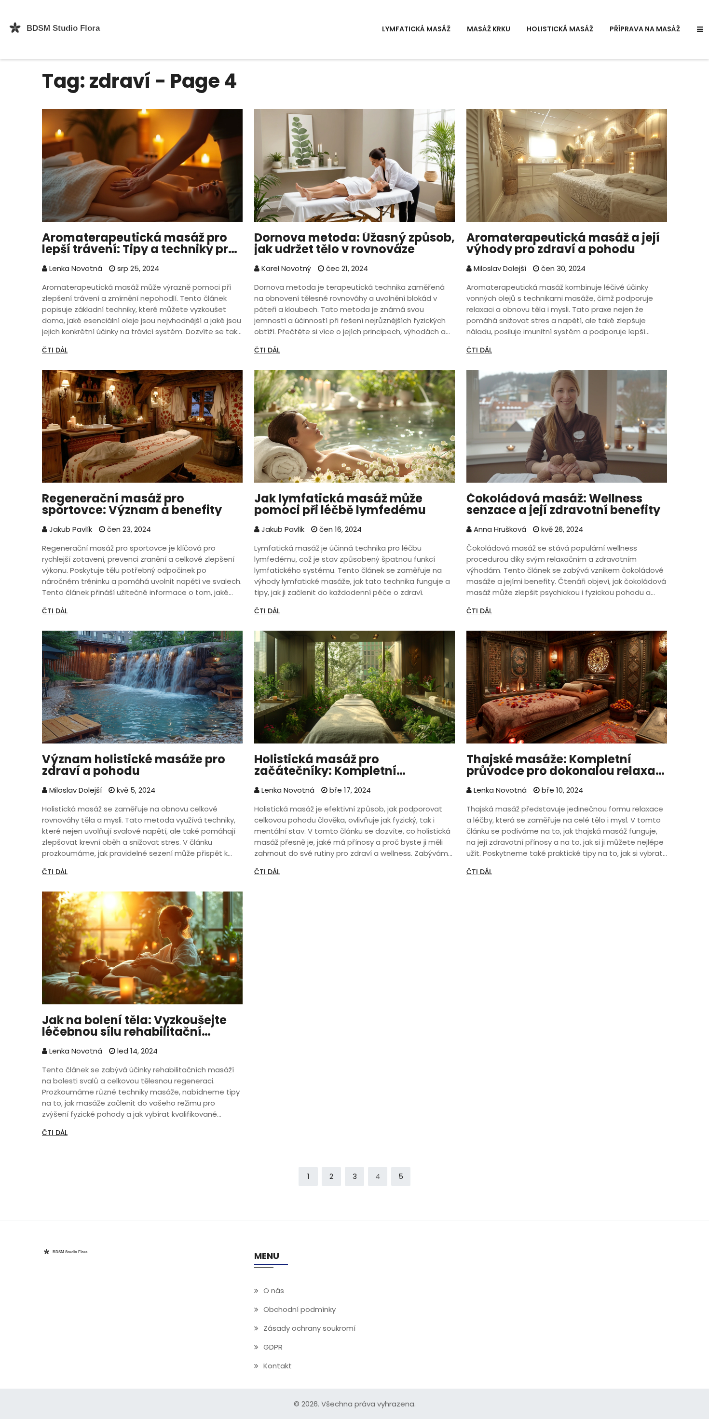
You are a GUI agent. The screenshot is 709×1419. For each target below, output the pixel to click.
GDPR (273, 1347)
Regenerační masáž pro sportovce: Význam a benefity (132, 504)
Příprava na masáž (645, 29)
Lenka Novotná (74, 268)
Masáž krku (488, 29)
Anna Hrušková (499, 529)
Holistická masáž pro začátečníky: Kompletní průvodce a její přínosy (325, 765)
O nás (273, 1290)
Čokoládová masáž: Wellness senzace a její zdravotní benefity (563, 504)
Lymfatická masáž (416, 29)
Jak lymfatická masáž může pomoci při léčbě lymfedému (340, 504)
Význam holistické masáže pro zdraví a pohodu (133, 765)
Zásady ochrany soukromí (309, 1328)
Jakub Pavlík (69, 529)
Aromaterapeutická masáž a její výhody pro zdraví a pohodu (563, 243)
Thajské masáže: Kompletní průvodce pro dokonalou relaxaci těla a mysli (566, 765)
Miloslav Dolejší (499, 268)
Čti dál (55, 350)
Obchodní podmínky (299, 1309)
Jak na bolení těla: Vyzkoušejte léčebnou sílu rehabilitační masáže (134, 1026)
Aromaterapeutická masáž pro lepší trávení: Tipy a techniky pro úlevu (139, 243)
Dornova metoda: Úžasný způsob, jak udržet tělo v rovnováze (354, 243)
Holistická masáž (560, 29)
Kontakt (277, 1366)
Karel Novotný (285, 268)
